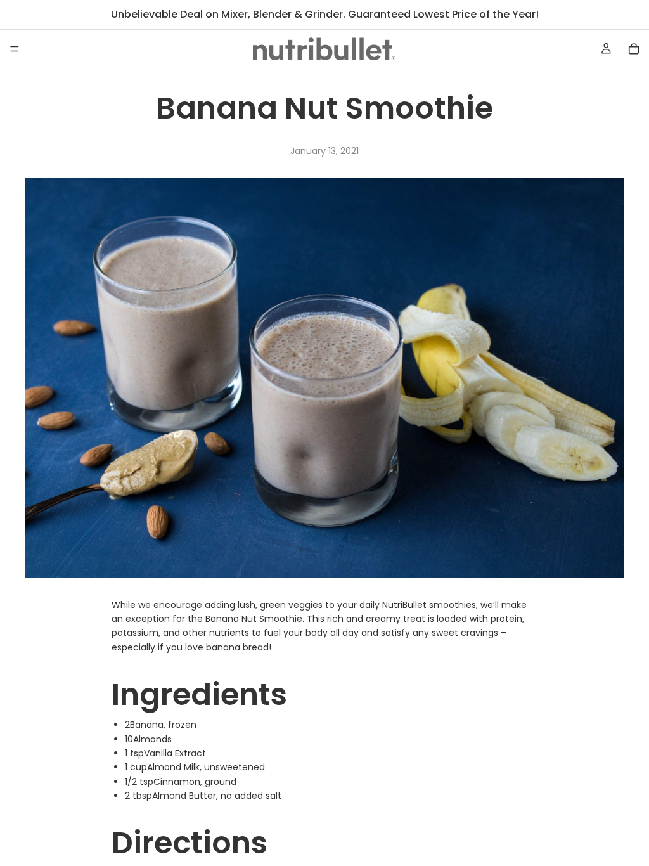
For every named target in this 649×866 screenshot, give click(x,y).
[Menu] (14, 48)
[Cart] (634, 49)
